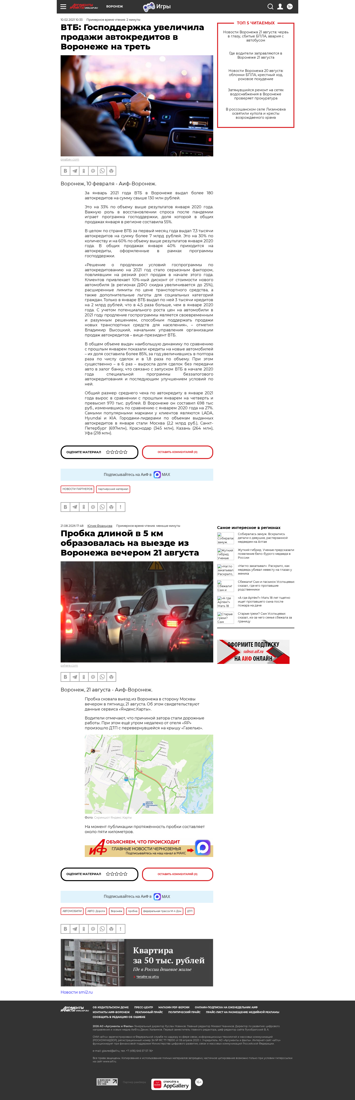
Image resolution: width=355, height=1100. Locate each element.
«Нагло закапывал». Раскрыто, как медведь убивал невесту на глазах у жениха (265, 569)
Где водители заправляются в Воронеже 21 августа (255, 55)
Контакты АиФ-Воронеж (111, 1012)
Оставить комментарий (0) (178, 452)
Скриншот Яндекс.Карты (113, 817)
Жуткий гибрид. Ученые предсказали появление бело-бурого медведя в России (266, 553)
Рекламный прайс (149, 1012)
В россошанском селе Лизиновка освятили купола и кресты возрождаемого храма (256, 113)
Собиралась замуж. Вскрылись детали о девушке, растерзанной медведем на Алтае (263, 537)
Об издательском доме (111, 1007)
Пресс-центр (143, 1007)
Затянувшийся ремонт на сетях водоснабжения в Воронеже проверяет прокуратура (256, 94)
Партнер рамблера (134, 1082)
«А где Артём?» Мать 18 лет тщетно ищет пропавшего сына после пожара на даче (264, 601)
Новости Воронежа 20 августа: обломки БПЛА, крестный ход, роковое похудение (255, 75)
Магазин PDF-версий (173, 1007)
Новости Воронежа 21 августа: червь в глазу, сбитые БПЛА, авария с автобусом (256, 36)
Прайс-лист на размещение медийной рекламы (242, 1012)
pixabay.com (70, 159)
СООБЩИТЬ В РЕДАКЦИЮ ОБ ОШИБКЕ (119, 1017)
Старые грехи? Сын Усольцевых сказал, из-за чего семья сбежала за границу (265, 617)
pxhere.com (69, 665)
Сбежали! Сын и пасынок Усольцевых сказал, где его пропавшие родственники (266, 585)
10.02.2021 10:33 (72, 19)
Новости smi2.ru (77, 992)
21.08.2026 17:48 (72, 526)
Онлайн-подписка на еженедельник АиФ (226, 1007)
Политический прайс (184, 1012)
